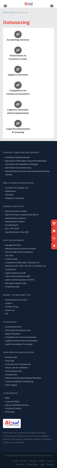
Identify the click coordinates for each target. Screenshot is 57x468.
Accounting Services (18, 39)
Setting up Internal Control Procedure (20, 248)
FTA (6, 313)
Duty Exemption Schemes (15, 218)
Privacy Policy (32, 464)
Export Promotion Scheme (16, 211)
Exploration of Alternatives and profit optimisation (26, 161)
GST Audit (9, 255)
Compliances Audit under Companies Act (22, 262)
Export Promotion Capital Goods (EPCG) (21, 214)
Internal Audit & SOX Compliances (19, 252)
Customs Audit (11, 259)
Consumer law (11, 374)
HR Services (10, 412)
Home (15, 461)
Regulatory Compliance (14, 198)
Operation (9, 194)
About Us (24, 461)
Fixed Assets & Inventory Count (18, 330)
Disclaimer (20, 464)
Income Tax (10, 310)
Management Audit (13, 245)
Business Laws (11, 357)
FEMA (7, 398)
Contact (50, 461)
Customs (8, 303)
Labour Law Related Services (17, 405)
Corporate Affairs (12, 401)
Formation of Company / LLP (17, 188)
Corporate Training (13, 408)
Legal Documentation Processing (18, 344)
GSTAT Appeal (11, 385)
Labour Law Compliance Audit (17, 276)
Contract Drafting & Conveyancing (19, 381)
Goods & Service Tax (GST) (16, 300)
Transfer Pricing (11, 306)
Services (33, 461)
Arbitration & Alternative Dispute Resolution (23, 378)
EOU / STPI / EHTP (12, 228)
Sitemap (49, 464)
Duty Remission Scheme (15, 221)
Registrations (10, 191)
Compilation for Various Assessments (20, 337)
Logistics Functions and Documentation (21, 340)
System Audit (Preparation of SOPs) (19, 280)
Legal (42, 464)
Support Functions (18, 74)
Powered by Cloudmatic (42, 455)
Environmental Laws (13, 371)
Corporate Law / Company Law (18, 364)
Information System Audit (15, 283)
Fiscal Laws (9, 360)
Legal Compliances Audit (15, 273)
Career (42, 461)
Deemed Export (11, 225)
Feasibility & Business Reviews (17, 157)
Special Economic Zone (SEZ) (17, 232)
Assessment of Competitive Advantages (21, 164)
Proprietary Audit (12, 286)
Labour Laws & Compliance (16, 367)
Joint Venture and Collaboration (18, 167)
